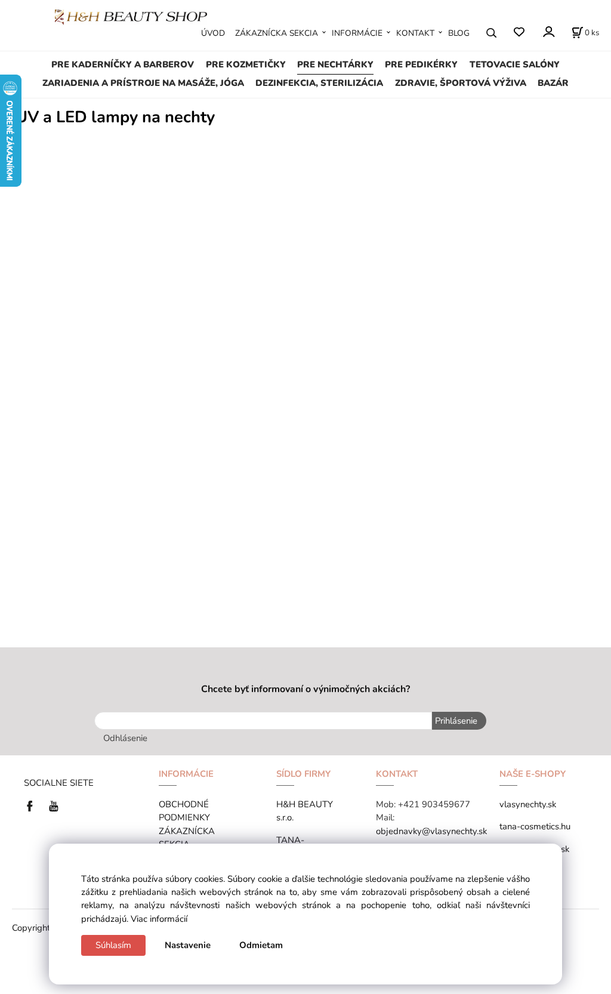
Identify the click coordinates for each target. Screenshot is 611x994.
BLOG (459, 33)
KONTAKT (415, 33)
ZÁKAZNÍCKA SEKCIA (276, 33)
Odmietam (261, 945)
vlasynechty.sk (527, 804)
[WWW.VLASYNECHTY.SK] (131, 16)
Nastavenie (188, 945)
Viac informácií (159, 919)
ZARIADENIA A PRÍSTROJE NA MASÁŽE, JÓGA (143, 83)
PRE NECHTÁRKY (335, 64)
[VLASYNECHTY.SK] (33, 805)
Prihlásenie (456, 721)
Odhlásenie (125, 738)
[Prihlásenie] (548, 31)
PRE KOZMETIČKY (246, 64)
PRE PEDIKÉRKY (421, 64)
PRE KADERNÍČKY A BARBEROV (122, 64)
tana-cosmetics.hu (534, 826)
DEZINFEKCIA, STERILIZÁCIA (319, 83)
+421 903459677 (434, 804)
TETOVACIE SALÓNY (515, 64)
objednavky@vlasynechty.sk (431, 831)
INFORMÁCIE (357, 33)
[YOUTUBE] (54, 805)
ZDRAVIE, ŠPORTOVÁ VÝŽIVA (460, 83)
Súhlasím (113, 945)
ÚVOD (213, 33)
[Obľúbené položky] (518, 32)
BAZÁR (553, 83)
